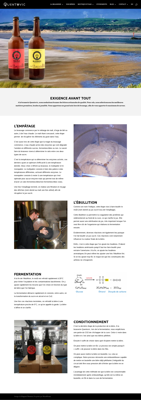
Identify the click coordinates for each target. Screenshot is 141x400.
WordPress (47, 396)
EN (132, 4)
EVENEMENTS (101, 4)
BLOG (112, 4)
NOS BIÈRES (70, 4)
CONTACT (122, 4)
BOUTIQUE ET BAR (85, 4)
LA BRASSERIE (55, 4)
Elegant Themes (27, 396)
